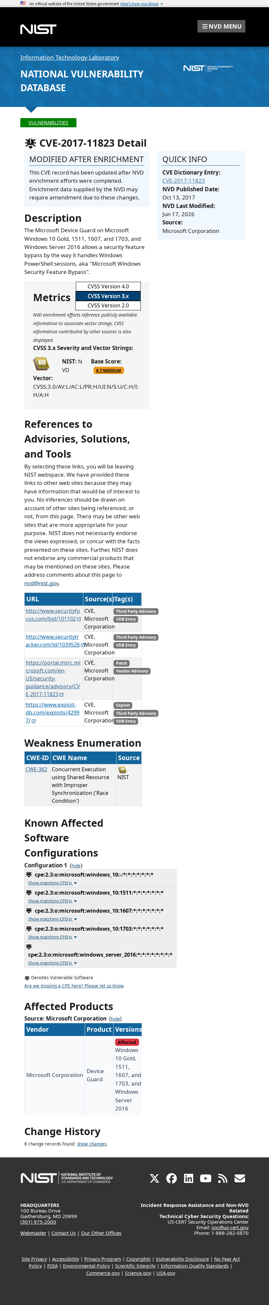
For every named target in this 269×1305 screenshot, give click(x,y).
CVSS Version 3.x (108, 296)
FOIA (52, 1266)
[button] (221, 26)
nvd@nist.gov (41, 583)
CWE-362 (36, 769)
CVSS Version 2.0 (108, 305)
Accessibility (65, 1259)
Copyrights (138, 1259)
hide (76, 866)
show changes (92, 1144)
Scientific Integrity (135, 1266)
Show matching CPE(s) (50, 883)
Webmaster (33, 1233)
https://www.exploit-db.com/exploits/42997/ (52, 712)
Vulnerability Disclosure (182, 1259)
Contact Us (64, 1233)
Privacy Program (102, 1259)
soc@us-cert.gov (230, 1227)
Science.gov (138, 1273)
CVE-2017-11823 (183, 180)
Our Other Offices (101, 1233)
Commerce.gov (103, 1273)
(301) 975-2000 (38, 1221)
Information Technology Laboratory (69, 57)
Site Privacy (34, 1259)
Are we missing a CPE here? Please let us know (73, 986)
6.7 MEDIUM (108, 370)
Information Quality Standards (195, 1266)
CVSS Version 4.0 (108, 286)
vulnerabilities (48, 122)
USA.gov (165, 1273)
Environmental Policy (86, 1266)
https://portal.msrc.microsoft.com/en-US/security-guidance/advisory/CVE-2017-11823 (53, 678)
